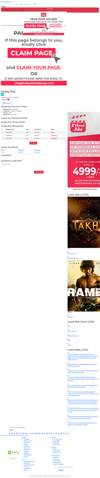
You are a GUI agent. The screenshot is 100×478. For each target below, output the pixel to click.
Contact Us (56, 459)
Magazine (56, 442)
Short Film (27, 448)
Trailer (25, 444)
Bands (25, 470)
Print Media (56, 441)
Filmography (7, 103)
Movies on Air (57, 452)
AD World (53, 437)
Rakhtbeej (54, 135)
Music (23, 459)
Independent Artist (29, 461)
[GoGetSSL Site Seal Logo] (13, 452)
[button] (50, 6)
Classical (26, 466)
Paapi (52, 132)
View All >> (33, 143)
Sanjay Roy (21, 10)
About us (55, 457)
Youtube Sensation (29, 465)
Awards (26, 456)
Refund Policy (57, 462)
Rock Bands (27, 468)
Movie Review (27, 455)
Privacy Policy (57, 460)
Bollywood (27, 463)
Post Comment (39, 172)
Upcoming (27, 439)
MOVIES (24, 437)
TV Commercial (57, 439)
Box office (26, 453)
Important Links (55, 455)
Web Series (27, 449)
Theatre (26, 451)
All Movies (27, 446)
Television (53, 447)
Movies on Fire (28, 441)
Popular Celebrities (10, 10)
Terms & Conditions (58, 464)
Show (54, 449)
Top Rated (27, 442)
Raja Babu (54, 138)
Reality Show (56, 450)
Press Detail (56, 444)
